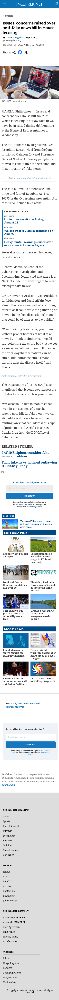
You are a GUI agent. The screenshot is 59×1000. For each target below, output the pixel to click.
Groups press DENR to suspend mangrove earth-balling (42, 615)
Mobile (6, 871)
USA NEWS (9, 854)
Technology (9, 835)
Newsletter (9, 895)
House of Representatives (23, 705)
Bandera (7, 967)
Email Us (7, 881)
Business (7, 840)
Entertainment (11, 826)
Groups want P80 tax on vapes (15, 555)
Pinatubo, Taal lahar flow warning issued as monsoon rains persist (42, 586)
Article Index (10, 941)
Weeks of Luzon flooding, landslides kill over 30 (15, 585)
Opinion (7, 845)
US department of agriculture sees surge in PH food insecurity (41, 558)
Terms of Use (21, 504)
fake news (23, 703)
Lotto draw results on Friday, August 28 (24, 220)
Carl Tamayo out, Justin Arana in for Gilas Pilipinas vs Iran (14, 615)
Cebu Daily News (12, 972)
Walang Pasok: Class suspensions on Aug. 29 (28, 232)
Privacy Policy (35, 506)
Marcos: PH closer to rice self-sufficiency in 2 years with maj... (36, 524)
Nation (8, 16)
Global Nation (10, 850)
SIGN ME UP (29, 496)
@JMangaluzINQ (12, 40)
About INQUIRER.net (14, 917)
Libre (6, 958)
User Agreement (11, 927)
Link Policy (9, 931)
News (6, 816)
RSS (5, 876)
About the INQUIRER (14, 922)
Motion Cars (9, 982)
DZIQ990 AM (10, 977)
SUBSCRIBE (31, 744)
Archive (7, 886)
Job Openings (10, 900)
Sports (6, 821)
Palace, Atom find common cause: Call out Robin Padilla (15, 681)
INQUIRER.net (9, 45)
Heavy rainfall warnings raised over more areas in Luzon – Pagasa (28, 243)
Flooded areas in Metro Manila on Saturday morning (14, 652)
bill (14, 703)
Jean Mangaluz (15, 37)
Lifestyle (7, 830)
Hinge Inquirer (11, 963)
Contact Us (9, 890)
